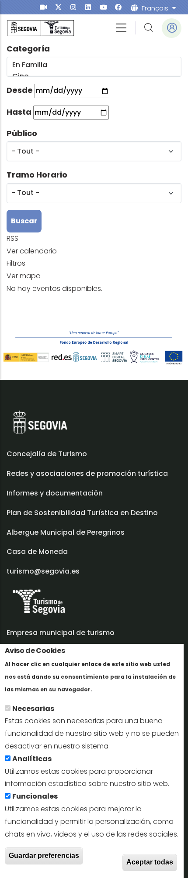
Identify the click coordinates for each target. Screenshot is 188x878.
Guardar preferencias (44, 855)
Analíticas (32, 759)
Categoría (28, 48)
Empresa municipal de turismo (61, 633)
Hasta (19, 111)
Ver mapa (24, 276)
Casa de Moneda (37, 552)
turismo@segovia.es (43, 571)
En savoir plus (118, 689)
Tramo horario (37, 174)
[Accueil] (40, 28)
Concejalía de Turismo (47, 454)
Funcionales (35, 796)
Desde (20, 90)
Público (22, 133)
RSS (12, 238)
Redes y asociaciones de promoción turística (87, 473)
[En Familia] (93, 65)
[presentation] (43, 7)
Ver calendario (32, 251)
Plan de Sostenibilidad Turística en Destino (82, 513)
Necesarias (33, 709)
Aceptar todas (149, 862)
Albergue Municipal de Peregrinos (66, 532)
